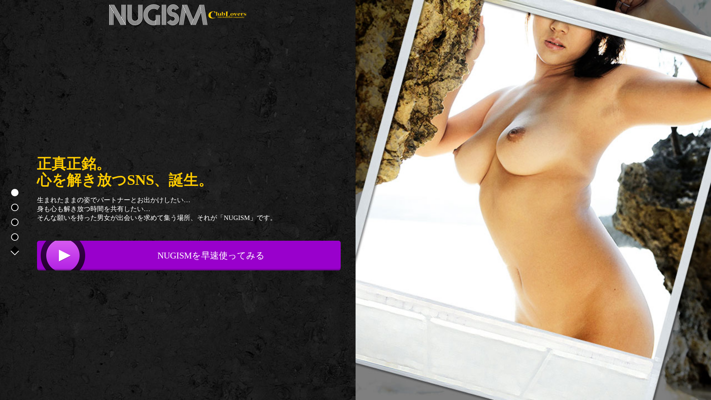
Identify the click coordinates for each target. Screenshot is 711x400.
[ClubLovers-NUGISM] (177, 15)
